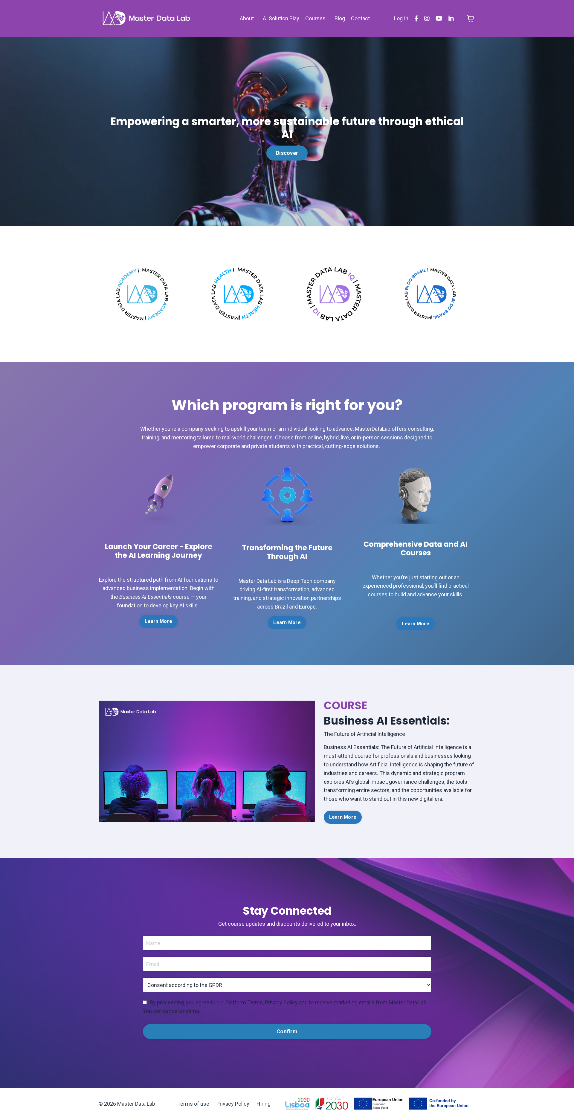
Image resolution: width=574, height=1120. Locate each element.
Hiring (264, 1104)
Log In (401, 18)
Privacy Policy (232, 1104)
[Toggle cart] (470, 18)
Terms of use (193, 1104)
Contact (360, 18)
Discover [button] (287, 153)
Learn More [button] (158, 621)
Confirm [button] (287, 1031)
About (247, 18)
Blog (340, 18)
